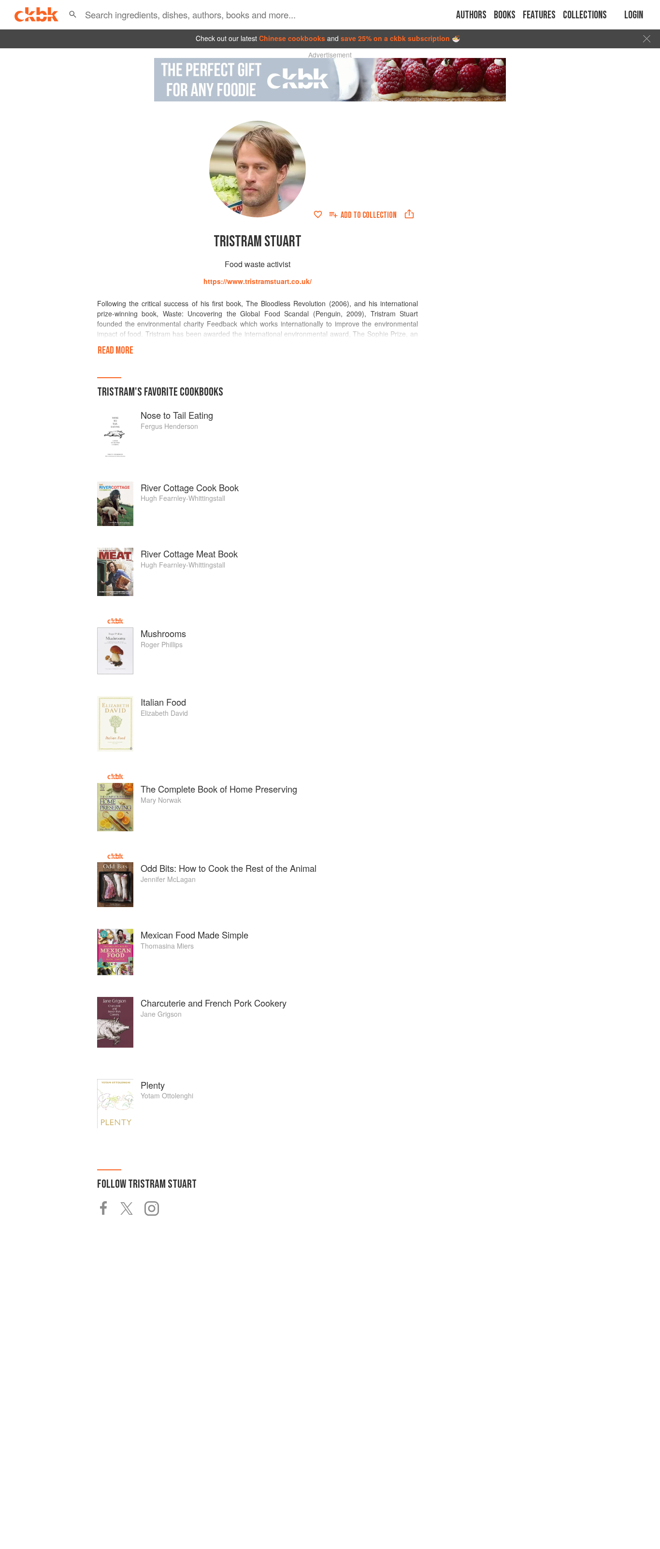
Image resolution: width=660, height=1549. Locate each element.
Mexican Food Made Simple (194, 934)
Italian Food (163, 702)
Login (633, 15)
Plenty (153, 1085)
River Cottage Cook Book (190, 487)
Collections (585, 15)
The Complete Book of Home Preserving (219, 788)
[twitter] (132, 1208)
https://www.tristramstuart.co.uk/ (257, 281)
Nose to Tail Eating (177, 415)
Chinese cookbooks (292, 38)
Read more (115, 350)
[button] (73, 14)
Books (505, 15)
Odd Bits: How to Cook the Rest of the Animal (228, 868)
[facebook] (108, 1208)
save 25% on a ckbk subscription (395, 38)
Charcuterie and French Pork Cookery (214, 1002)
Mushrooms (163, 633)
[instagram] (156, 1208)
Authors (471, 15)
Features (539, 15)
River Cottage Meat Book (189, 553)
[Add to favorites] (318, 214)
